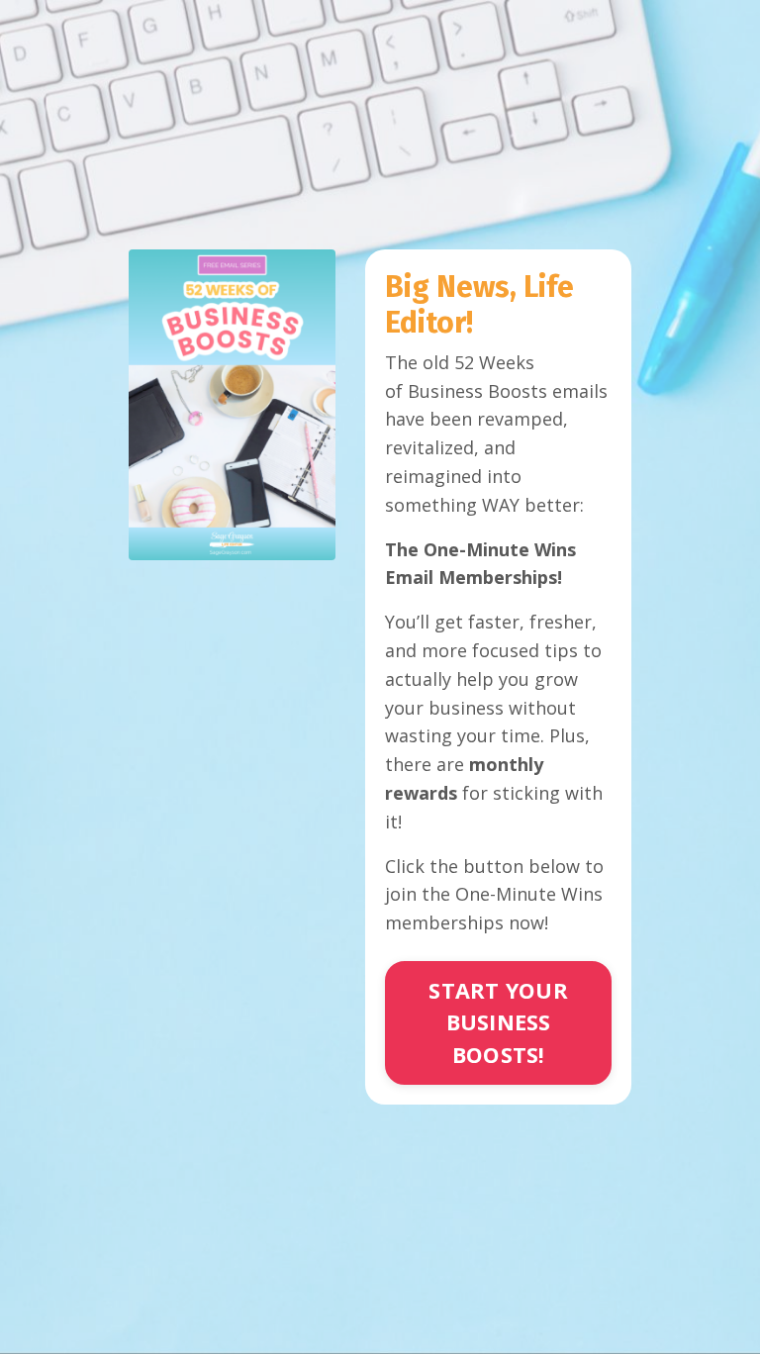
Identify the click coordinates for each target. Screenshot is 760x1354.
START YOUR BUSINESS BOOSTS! (498, 1022)
